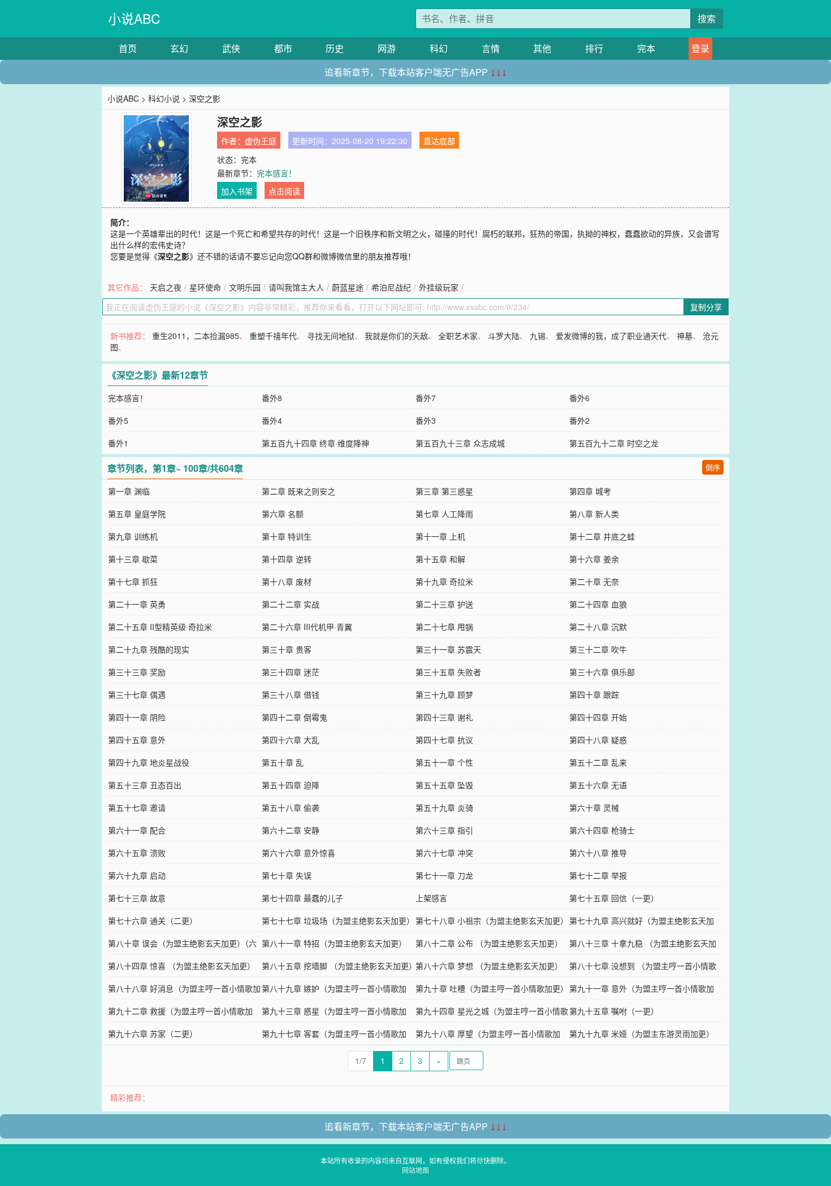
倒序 (713, 467)
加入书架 (237, 191)
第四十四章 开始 (598, 717)
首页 (128, 48)
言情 (491, 48)
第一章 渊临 (129, 491)
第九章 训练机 (133, 536)
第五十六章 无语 (598, 784)
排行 (594, 48)
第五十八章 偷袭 (290, 807)
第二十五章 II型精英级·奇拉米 (160, 626)
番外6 (579, 397)
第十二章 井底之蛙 (602, 536)
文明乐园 (245, 287)
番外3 (426, 420)
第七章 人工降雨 (444, 513)
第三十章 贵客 (286, 649)
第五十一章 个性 (444, 762)
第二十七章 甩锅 (444, 626)
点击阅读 (284, 191)
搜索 (707, 18)
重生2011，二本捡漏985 (195, 335)
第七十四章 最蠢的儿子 (302, 897)
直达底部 (439, 140)
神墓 (684, 335)
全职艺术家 (458, 335)
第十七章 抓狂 (133, 581)
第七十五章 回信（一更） (614, 897)
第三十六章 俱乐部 (602, 671)
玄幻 (179, 48)
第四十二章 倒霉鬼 (294, 717)
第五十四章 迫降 (290, 784)
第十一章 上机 (440, 536)
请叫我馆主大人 (296, 287)
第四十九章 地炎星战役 (148, 762)
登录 (700, 48)
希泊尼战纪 (391, 287)
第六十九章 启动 (137, 875)
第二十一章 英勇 (137, 604)
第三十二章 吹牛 (598, 649)
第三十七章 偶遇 (137, 694)
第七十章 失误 (286, 875)
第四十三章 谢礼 (444, 717)
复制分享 (706, 306)
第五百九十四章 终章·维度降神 (315, 443)
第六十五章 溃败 (137, 852)
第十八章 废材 (286, 581)
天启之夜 (165, 287)
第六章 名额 (283, 513)
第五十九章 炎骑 (444, 807)
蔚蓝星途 (347, 287)
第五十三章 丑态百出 (144, 784)
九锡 (538, 335)
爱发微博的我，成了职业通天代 (611, 335)
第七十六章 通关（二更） (152, 920)
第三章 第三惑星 (444, 491)
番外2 (579, 420)
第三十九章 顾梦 (444, 694)
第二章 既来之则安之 (298, 491)
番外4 (272, 420)
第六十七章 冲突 (444, 852)
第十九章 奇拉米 (444, 581)
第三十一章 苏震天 (448, 649)
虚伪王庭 (260, 140)
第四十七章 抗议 (444, 739)
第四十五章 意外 (137, 739)
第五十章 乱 (283, 762)
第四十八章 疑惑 (598, 739)
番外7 (426, 397)
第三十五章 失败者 (448, 671)
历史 (335, 48)
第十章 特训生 (286, 536)
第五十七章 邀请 (137, 807)
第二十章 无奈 (594, 581)
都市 (283, 48)
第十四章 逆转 (286, 558)
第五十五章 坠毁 (444, 784)
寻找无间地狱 (330, 335)
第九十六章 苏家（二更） (152, 1033)
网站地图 (415, 1170)
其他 (542, 48)
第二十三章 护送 (444, 604)
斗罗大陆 (504, 335)
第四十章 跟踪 (594, 694)
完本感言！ (276, 173)
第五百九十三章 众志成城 (460, 443)
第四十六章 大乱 (290, 739)
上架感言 (431, 897)
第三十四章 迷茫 (290, 671)
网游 (387, 48)
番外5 (118, 420)
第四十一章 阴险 (137, 717)
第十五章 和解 (440, 558)
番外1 (118, 443)
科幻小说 (164, 98)
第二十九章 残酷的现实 (148, 649)
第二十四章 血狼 (598, 604)
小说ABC (134, 18)
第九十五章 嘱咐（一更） (614, 1010)
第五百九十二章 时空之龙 (614, 443)
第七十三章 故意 (137, 897)
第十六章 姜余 (594, 558)
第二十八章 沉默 (598, 626)
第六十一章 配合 (137, 830)
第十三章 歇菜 (133, 558)
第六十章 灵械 (594, 807)
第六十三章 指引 (444, 830)
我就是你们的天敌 (396, 335)
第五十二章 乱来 (598, 762)
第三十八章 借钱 (290, 694)
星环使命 (205, 287)
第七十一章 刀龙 (444, 875)
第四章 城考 (590, 491)
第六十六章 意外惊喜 (298, 852)
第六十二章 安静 (290, 830)
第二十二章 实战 (290, 604)
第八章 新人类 (594, 513)
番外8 (272, 397)
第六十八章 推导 (598, 852)
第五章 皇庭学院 (137, 513)
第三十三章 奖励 (137, 671)
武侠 (231, 48)
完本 (646, 48)
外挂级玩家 (438, 287)
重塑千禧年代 (273, 335)
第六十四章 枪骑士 (602, 830)
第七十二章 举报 (598, 875)
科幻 (439, 48)
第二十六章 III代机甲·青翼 (307, 626)
